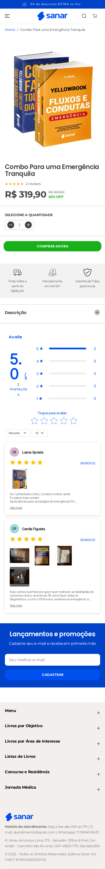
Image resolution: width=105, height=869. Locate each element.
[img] (26, 463)
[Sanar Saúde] (52, 16)
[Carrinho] (94, 16)
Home (10, 29)
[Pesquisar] (84, 16)
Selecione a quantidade (29, 215)
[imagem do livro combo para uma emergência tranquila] (52, 97)
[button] (6, 16)
